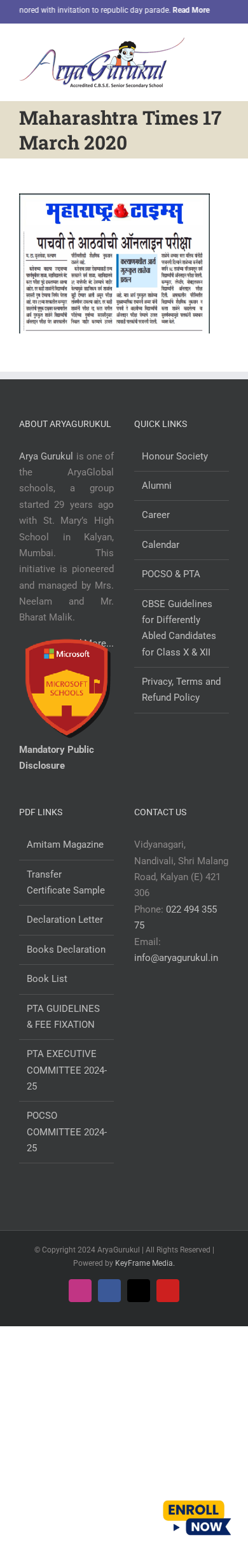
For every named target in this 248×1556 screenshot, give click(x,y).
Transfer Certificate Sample (66, 882)
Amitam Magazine (65, 844)
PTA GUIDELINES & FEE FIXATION (63, 1016)
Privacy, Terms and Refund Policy (181, 689)
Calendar (160, 544)
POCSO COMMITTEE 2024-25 (67, 1132)
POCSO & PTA (171, 574)
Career (156, 515)
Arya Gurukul (46, 456)
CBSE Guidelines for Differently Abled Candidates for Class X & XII (179, 628)
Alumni (157, 485)
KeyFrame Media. (145, 1263)
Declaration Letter (65, 919)
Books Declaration (66, 949)
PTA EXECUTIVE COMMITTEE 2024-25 (67, 1070)
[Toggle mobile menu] (224, 46)
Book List (47, 979)
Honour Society (175, 456)
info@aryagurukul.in (176, 958)
